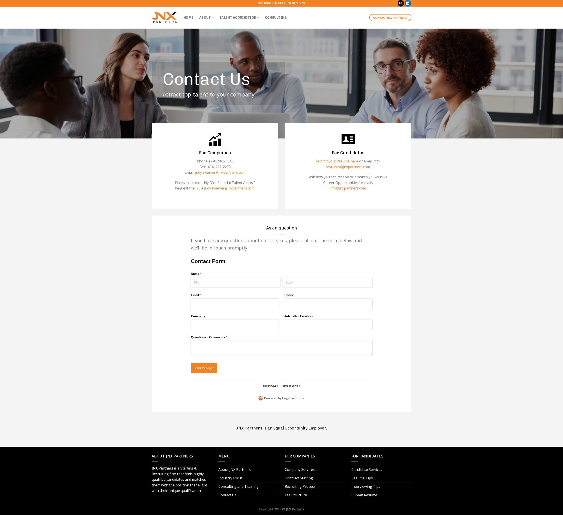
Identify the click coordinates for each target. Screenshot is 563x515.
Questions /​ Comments (215, 337)
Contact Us (227, 495)
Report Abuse (270, 385)
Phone (289, 295)
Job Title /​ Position (298, 316)
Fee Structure (296, 495)
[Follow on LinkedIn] (408, 3)
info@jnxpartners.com (347, 188)
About (205, 18)
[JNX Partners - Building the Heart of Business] (164, 18)
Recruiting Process (300, 486)
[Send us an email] (401, 3)
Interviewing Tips (365, 486)
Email (202, 295)
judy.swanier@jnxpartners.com (219, 172)
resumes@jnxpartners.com (348, 166)
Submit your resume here (337, 161)
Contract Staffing (299, 478)
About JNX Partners (234, 469)
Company (198, 316)
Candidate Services (366, 469)
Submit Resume (364, 495)
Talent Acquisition (237, 18)
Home (189, 18)
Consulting (276, 18)
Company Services (300, 469)
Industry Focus (230, 478)
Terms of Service (291, 385)
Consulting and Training (238, 486)
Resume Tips (362, 478)
